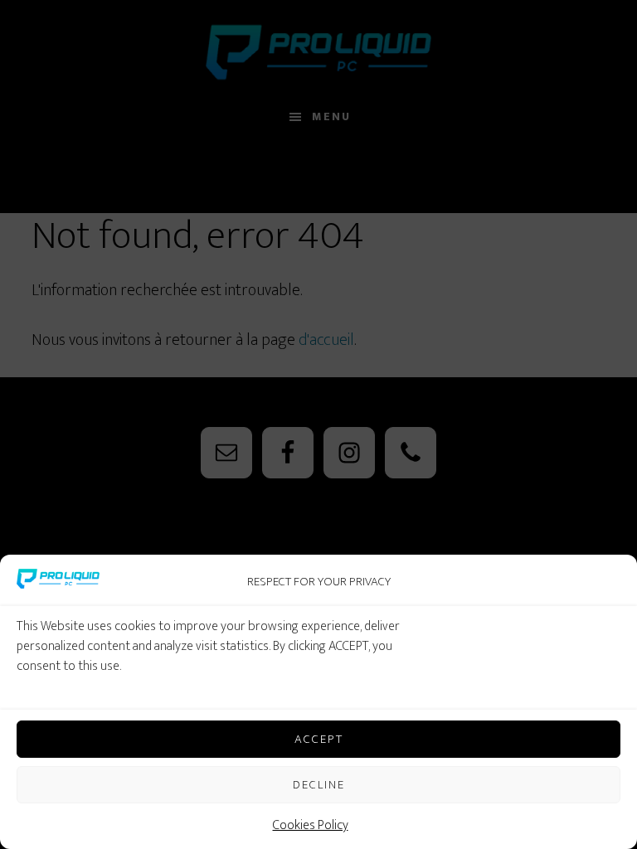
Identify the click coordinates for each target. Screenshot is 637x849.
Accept (318, 739)
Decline (319, 784)
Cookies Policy (310, 825)
